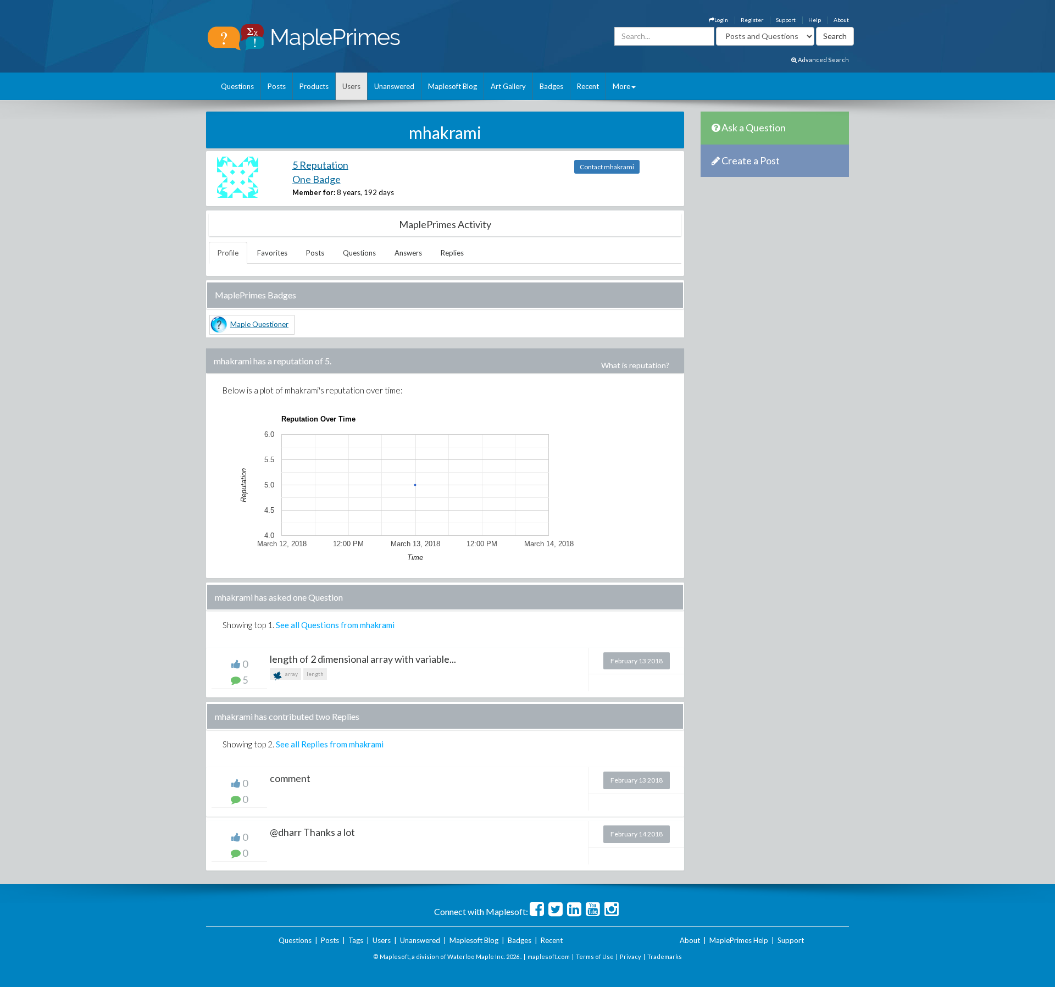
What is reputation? (635, 365)
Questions (237, 86)
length (315, 673)
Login (721, 19)
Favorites (272, 252)
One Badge (316, 179)
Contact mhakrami (607, 167)
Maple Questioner (259, 324)
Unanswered (394, 86)
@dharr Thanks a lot (312, 832)
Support (786, 19)
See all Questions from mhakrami (335, 625)
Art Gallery (508, 86)
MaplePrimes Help (738, 940)
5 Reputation (320, 165)
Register (752, 19)
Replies (452, 252)
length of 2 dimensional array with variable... (363, 659)
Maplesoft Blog (452, 86)
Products (314, 86)
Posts (277, 86)
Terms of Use (595, 956)
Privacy (630, 956)
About (841, 19)
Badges (551, 86)
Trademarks (664, 956)
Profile (228, 252)
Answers (408, 252)
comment (290, 778)
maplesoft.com (549, 956)
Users (351, 86)
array (291, 673)
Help (814, 19)
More (621, 86)
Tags (355, 940)
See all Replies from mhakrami (330, 744)
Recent (588, 86)
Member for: (313, 192)
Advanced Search (823, 59)
